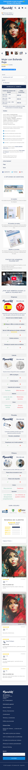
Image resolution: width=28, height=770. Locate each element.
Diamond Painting (7, 747)
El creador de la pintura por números (12, 740)
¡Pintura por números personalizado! (12, 743)
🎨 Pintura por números (7, 13)
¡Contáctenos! (6, 714)
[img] (6, 579)
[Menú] (25, 7)
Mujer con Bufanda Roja (7, 14)
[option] (7, 53)
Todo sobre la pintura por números (11, 733)
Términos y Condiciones (9, 717)
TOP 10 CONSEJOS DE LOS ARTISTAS (12, 736)
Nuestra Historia (7, 707)
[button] (5, 64)
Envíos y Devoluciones (8, 710)
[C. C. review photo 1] (14, 608)
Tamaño (3, 74)
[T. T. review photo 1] (14, 561)
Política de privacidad (8, 721)
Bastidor (3, 80)
